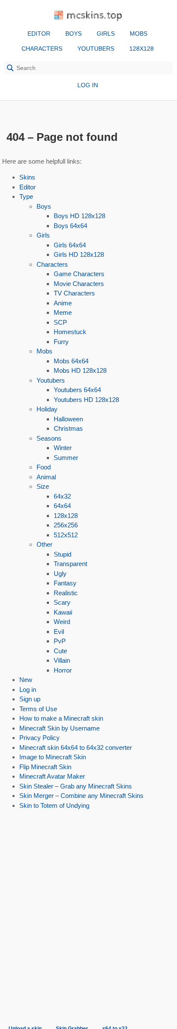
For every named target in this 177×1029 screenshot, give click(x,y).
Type (26, 196)
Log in (87, 85)
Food (44, 467)
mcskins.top (95, 16)
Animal (46, 477)
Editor (38, 33)
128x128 (141, 48)
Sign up (29, 699)
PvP (60, 641)
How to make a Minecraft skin (61, 718)
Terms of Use (38, 708)
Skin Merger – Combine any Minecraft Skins (81, 795)
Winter (63, 447)
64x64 (62, 505)
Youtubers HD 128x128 (86, 399)
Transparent (70, 563)
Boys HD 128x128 (79, 215)
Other (44, 544)
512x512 (66, 535)
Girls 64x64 (70, 245)
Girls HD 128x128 (79, 254)
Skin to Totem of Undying (54, 805)
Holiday (47, 409)
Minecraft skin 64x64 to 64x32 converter (75, 747)
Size (43, 486)
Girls (106, 33)
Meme (63, 312)
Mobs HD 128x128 (80, 370)
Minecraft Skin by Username (59, 728)
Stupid (62, 554)
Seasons (49, 438)
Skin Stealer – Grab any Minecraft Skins (75, 786)
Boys (73, 33)
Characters (41, 48)
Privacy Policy (39, 737)
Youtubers (95, 48)
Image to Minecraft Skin (52, 757)
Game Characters (79, 273)
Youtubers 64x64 (77, 389)
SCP (60, 322)
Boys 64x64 (70, 225)
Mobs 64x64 (71, 361)
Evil (59, 631)
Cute (60, 651)
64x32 (62, 496)
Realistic (66, 593)
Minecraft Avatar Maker (52, 776)
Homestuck (70, 331)
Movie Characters (79, 283)
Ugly (60, 573)
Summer (66, 457)
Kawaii (63, 612)
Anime (63, 303)
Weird (62, 621)
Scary (62, 602)
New (25, 679)
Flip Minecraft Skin (45, 766)
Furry (61, 341)
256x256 (66, 525)
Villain (62, 660)
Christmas (68, 428)
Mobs (138, 33)
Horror (63, 670)
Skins (27, 177)
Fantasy (65, 583)
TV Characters (74, 293)
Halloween (68, 419)
